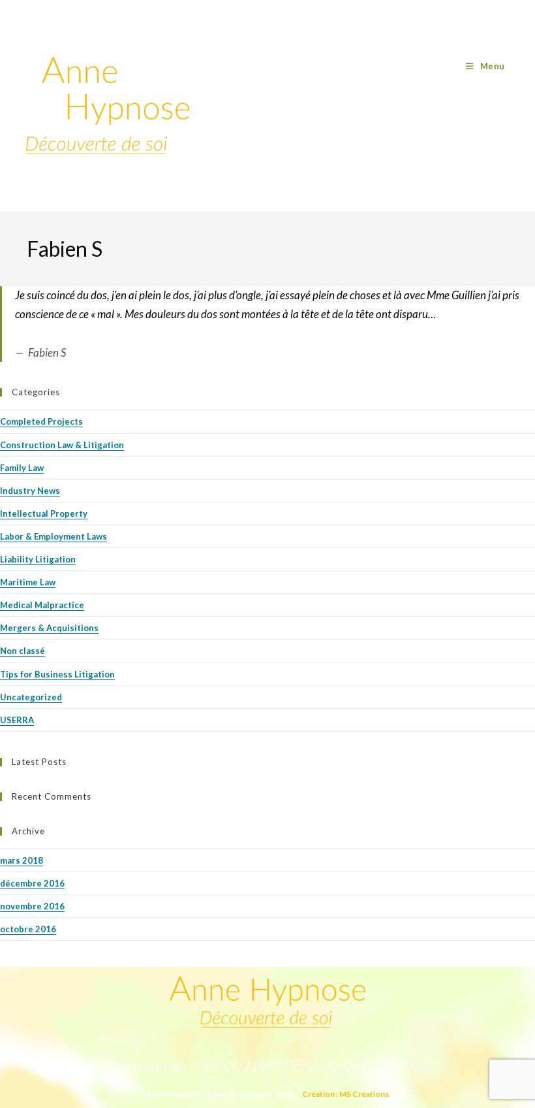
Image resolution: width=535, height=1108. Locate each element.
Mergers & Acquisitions (49, 628)
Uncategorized (31, 697)
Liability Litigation (38, 559)
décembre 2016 (32, 883)
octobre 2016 (28, 929)
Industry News (30, 490)
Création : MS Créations (345, 1094)
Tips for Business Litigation (57, 674)
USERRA (17, 720)
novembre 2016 (32, 906)
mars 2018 (21, 860)
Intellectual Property (43, 513)
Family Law (22, 468)
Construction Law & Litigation (62, 445)
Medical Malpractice (42, 605)
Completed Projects (41, 421)
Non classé (22, 650)
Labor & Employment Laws (53, 536)
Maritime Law (27, 582)
